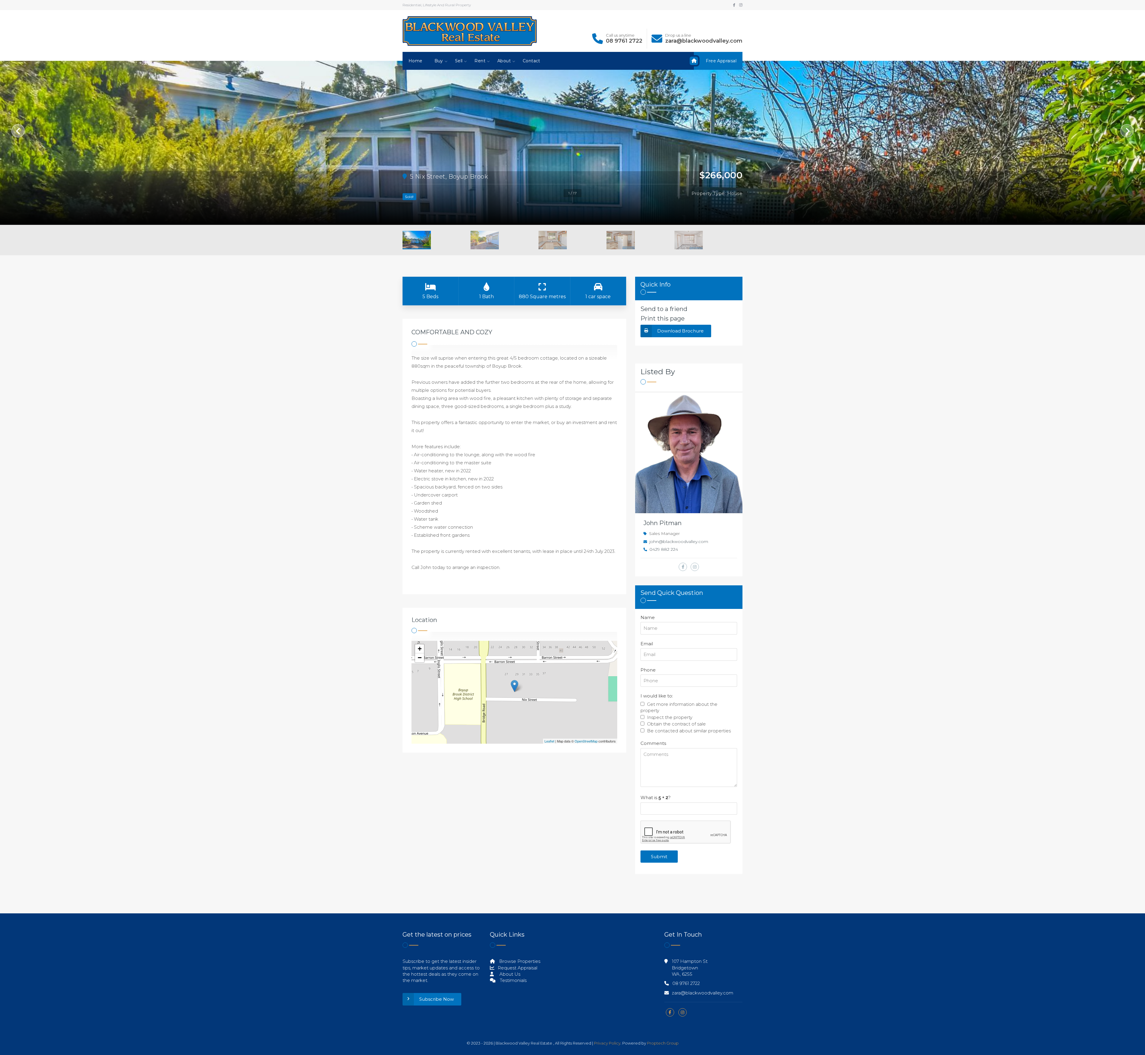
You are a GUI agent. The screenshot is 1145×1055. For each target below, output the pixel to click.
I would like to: (656, 696)
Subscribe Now (436, 999)
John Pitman (662, 523)
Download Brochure (680, 331)
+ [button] (420, 648)
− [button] (420, 657)
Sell (459, 61)
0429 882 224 (663, 549)
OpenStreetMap (586, 741)
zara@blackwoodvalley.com (703, 41)
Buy (438, 61)
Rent (479, 61)
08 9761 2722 (624, 41)
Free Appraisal (721, 61)
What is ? (655, 797)
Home (416, 61)
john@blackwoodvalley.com (678, 541)
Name (647, 617)
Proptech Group (663, 1043)
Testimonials (513, 980)
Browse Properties (519, 961)
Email (646, 643)
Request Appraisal (516, 968)
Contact (531, 61)
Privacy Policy (607, 1043)
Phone (648, 670)
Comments (653, 743)
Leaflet (549, 741)
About (504, 61)
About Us (509, 974)
